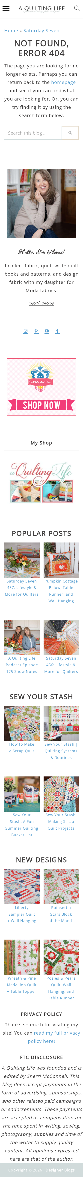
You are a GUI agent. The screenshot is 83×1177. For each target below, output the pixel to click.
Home (11, 30)
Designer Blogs (60, 1170)
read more (41, 302)
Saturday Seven (41, 30)
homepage (63, 82)
